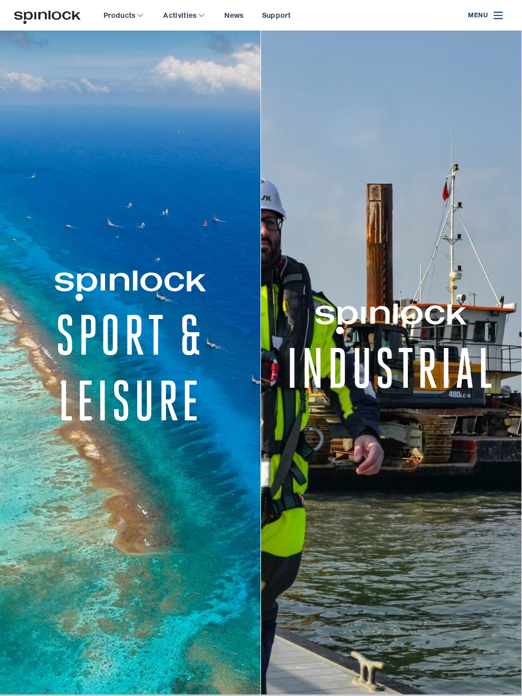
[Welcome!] (47, 15)
